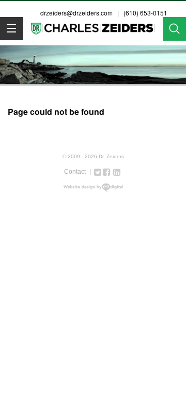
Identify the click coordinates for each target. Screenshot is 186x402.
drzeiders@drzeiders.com (76, 12)
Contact (75, 171)
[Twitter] (97, 171)
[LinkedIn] (116, 171)
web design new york (93, 187)
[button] (11, 28)
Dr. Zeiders (93, 30)
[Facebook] (106, 171)
